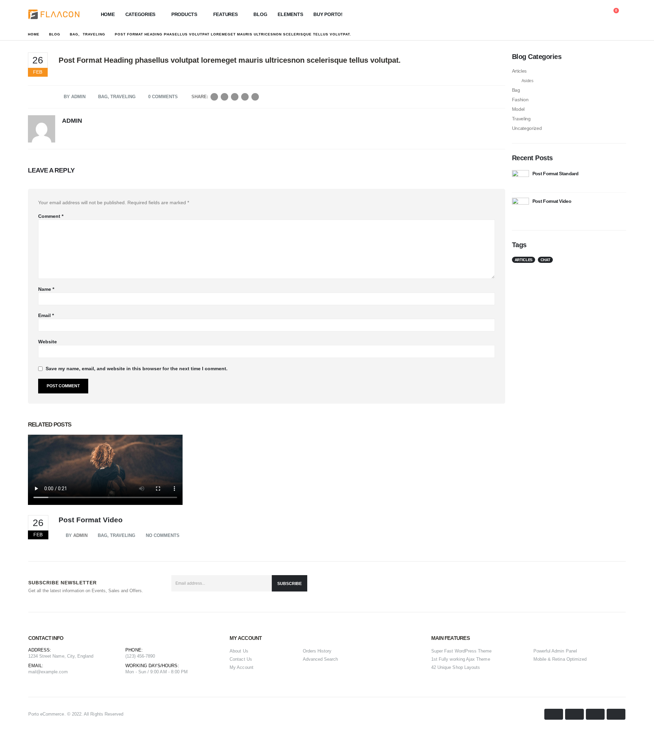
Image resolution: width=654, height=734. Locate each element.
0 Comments (163, 96)
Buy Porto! (328, 14)
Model (518, 109)
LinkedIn (234, 97)
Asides (527, 80)
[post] (520, 178)
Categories (140, 14)
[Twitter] (602, 587)
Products (184, 14)
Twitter (224, 97)
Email (255, 97)
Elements (290, 14)
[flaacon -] (53, 14)
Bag (103, 96)
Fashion (520, 99)
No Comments (163, 535)
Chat (545, 260)
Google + (245, 97)
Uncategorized (527, 128)
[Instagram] (618, 587)
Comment (50, 216)
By (69, 535)
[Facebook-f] (585, 587)
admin (78, 96)
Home (108, 14)
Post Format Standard (555, 173)
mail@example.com (48, 671)
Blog (260, 14)
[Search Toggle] (581, 14)
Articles (519, 71)
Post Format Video (91, 520)
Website (47, 341)
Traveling (123, 96)
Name (46, 289)
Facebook (214, 97)
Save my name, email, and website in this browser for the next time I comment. (137, 368)
